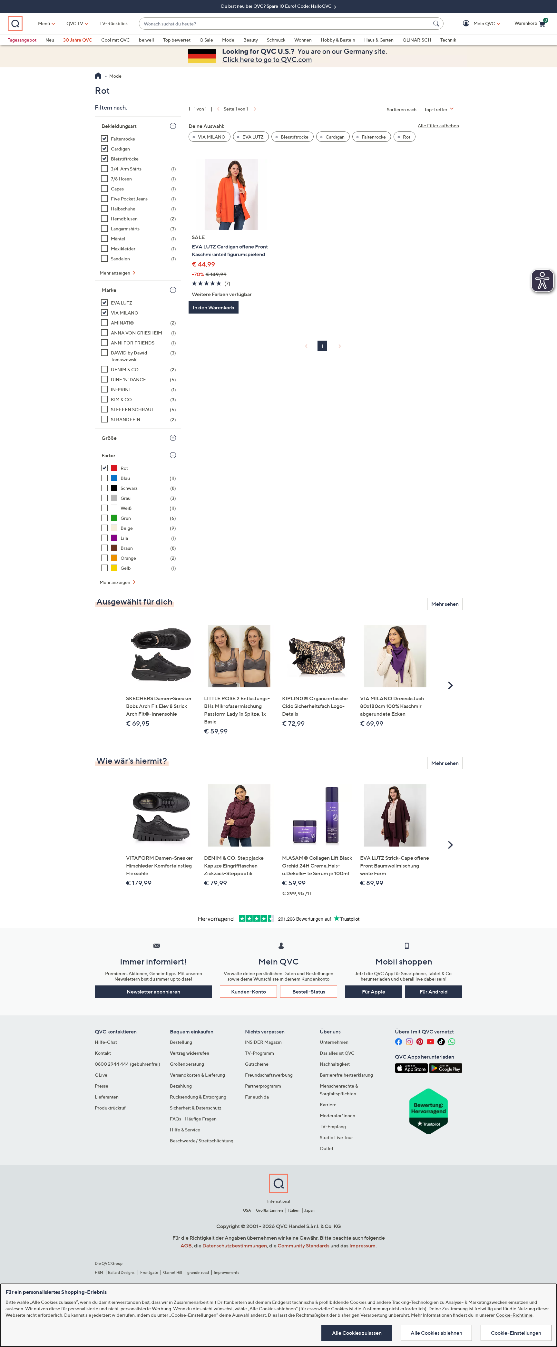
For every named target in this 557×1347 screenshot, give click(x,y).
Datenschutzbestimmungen (234, 1245)
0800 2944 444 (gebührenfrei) (127, 1064)
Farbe (108, 455)
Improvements (226, 1272)
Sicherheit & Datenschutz (195, 1107)
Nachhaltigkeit (335, 1064)
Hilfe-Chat (106, 1042)
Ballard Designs (121, 1272)
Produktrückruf (110, 1107)
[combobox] (284, 24)
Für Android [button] (434, 991)
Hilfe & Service (185, 1129)
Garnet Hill (172, 1272)
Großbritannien (269, 1210)
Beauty (250, 40)
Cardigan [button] (335, 137)
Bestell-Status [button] (308, 991)
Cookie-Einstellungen (516, 1333)
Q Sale (206, 40)
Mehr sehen (445, 604)
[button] (475, 23)
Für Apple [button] (373, 991)
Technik (448, 40)
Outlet (326, 1148)
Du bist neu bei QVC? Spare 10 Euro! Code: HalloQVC (277, 6)
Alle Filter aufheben (438, 125)
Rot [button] (406, 137)
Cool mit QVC (115, 40)
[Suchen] (437, 23)
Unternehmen (334, 1042)
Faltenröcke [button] (373, 137)
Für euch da (257, 1097)
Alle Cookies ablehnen (436, 1333)
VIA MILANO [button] (211, 137)
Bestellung (181, 1042)
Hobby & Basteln (338, 40)
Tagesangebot (22, 40)
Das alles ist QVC (337, 1053)
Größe (109, 438)
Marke (109, 290)
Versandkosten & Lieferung (197, 1075)
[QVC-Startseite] (98, 76)
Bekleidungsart (119, 126)
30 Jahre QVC (77, 40)
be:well (146, 40)
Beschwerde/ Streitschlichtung (201, 1140)
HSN (99, 1272)
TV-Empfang (333, 1126)
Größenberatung (187, 1064)
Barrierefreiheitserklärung (346, 1075)
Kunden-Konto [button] (248, 991)
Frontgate (149, 1272)
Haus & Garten (379, 40)
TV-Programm (259, 1053)
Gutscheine (257, 1064)
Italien (293, 1210)
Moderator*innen (337, 1115)
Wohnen (303, 40)
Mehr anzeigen (115, 273)
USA (247, 1210)
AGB (186, 1245)
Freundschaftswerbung (269, 1075)
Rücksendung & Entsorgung (198, 1097)
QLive (101, 1075)
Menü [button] (44, 23)
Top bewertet (177, 40)
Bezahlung (181, 1086)
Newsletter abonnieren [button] (153, 991)
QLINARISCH (417, 40)
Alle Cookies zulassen (357, 1333)
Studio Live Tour (336, 1137)
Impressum (362, 1245)
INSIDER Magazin (263, 1042)
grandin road (198, 1272)
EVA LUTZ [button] (252, 137)
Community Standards (303, 1245)
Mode (228, 40)
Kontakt (103, 1053)
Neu (49, 40)
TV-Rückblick (114, 23)
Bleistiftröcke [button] (294, 137)
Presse (101, 1086)
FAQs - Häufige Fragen (193, 1118)
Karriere (328, 1104)
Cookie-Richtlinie (514, 1315)
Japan (309, 1210)
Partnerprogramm (263, 1086)
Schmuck (276, 40)
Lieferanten (107, 1097)
